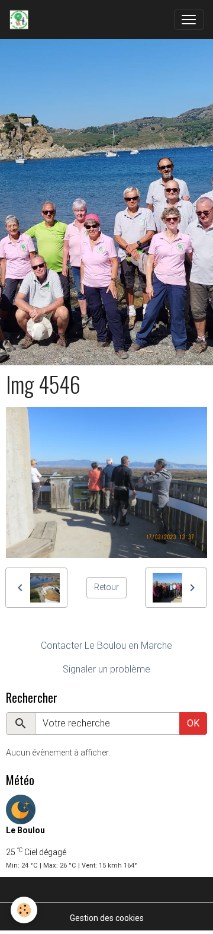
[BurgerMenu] (189, 19)
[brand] (21, 19)
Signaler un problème (106, 669)
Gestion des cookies (107, 918)
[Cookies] (24, 910)
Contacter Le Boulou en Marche (106, 645)
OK (193, 723)
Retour (106, 587)
